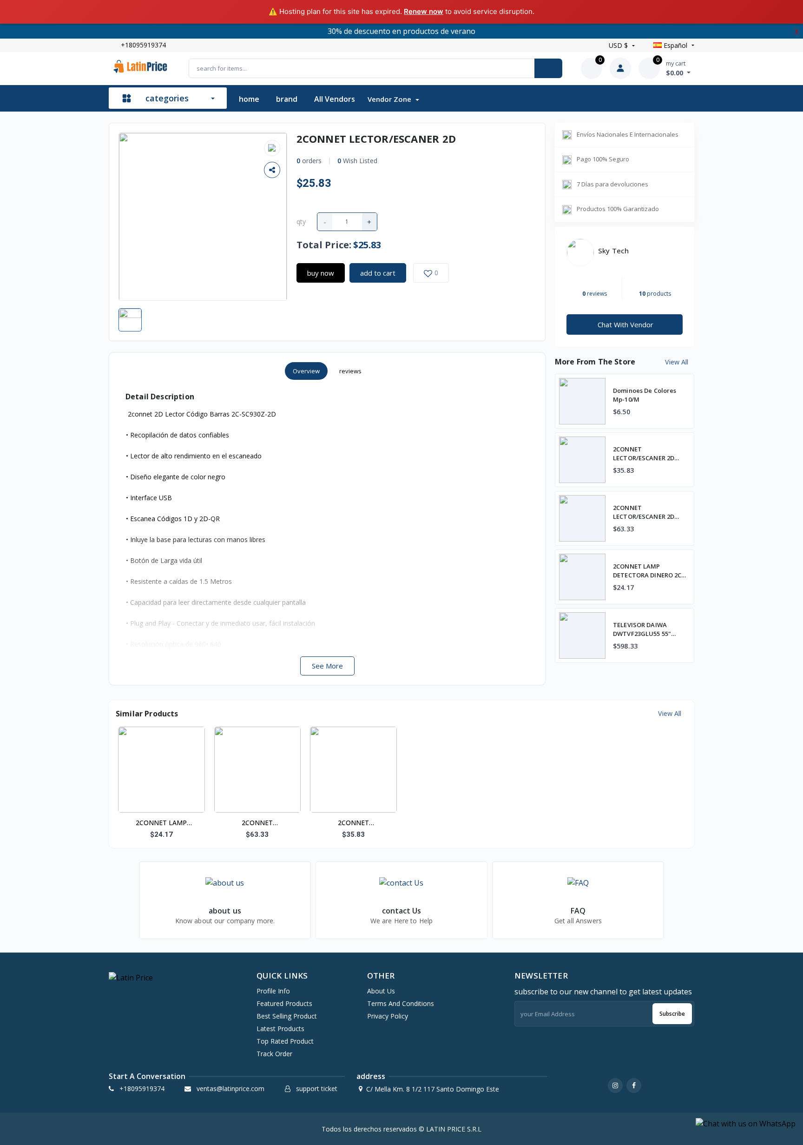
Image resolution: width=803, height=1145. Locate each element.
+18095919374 (143, 45)
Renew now (423, 11)
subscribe (672, 1014)
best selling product (287, 1016)
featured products (284, 1003)
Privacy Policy (387, 1016)
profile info (273, 990)
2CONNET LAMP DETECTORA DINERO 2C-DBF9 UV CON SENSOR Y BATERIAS (161, 823)
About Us (381, 990)
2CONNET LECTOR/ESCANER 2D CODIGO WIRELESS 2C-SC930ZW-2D (353, 823)
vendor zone (390, 99)
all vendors (334, 99)
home (249, 99)
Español (675, 45)
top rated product (285, 1041)
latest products (280, 1028)
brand (286, 99)
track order (274, 1053)
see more (327, 665)
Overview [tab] (306, 371)
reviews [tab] (350, 371)
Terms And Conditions (400, 1003)
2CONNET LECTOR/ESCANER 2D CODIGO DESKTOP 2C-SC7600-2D (257, 823)
